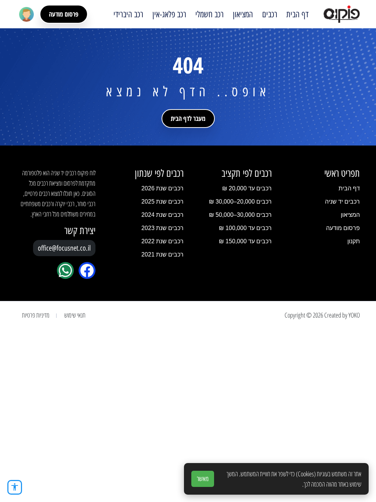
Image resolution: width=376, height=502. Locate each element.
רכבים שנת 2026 (162, 188)
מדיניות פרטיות (36, 315)
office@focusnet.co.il (64, 248)
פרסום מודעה (64, 14)
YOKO (354, 315)
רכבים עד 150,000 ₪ (245, 241)
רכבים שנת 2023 (162, 228)
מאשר (203, 479)
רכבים (269, 14)
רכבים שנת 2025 (162, 201)
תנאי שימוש (75, 315)
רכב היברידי (128, 14)
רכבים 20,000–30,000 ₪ (240, 201)
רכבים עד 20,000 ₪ (247, 188)
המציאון (243, 14)
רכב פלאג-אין (169, 14)
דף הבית (297, 14)
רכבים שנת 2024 (162, 215)
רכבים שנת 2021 (162, 254)
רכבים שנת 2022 (162, 241)
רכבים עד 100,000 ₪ (245, 228)
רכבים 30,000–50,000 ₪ (240, 215)
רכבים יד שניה (342, 201)
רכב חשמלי (209, 14)
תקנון (353, 241)
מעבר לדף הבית (188, 118)
